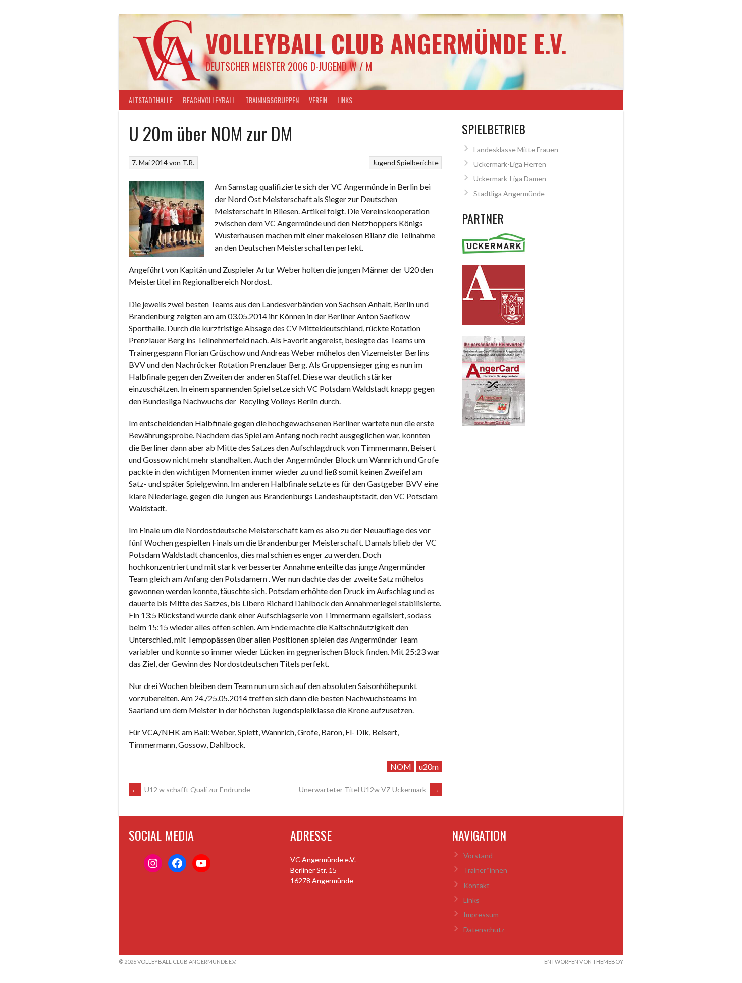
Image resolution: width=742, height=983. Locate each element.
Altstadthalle (151, 99)
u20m (429, 766)
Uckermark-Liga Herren (509, 164)
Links (344, 99)
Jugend (383, 162)
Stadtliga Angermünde (509, 193)
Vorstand (478, 855)
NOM (400, 766)
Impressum (481, 914)
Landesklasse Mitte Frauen (515, 149)
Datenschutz (483, 929)
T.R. (188, 162)
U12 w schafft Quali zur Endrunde (190, 789)
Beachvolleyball (209, 99)
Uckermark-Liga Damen (509, 178)
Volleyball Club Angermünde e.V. (386, 43)
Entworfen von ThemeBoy (583, 961)
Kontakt (476, 885)
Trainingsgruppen (272, 99)
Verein (318, 99)
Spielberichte (418, 162)
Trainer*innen (485, 870)
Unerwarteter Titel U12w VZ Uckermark (369, 789)
